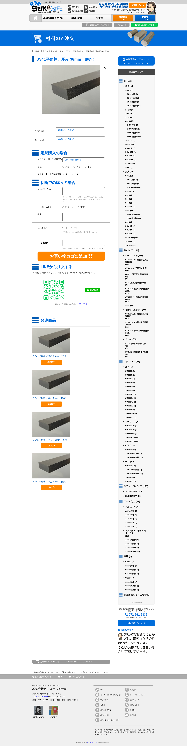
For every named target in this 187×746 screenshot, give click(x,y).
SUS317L (129, 402)
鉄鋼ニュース (134, 700)
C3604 (128, 578)
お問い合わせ (134, 705)
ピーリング (130, 421)
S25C (127, 195)
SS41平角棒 (83, 304)
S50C (127, 211)
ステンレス (129, 361)
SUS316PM (130, 433)
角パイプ (129, 339)
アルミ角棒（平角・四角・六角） (135, 532)
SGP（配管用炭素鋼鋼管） (136, 283)
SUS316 (128, 379)
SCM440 (128, 241)
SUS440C (129, 417)
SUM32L (128, 113)
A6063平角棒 (130, 551)
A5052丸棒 (129, 519)
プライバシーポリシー (137, 695)
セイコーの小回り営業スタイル (111, 695)
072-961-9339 (42, 697)
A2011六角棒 (130, 540)
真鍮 (126, 556)
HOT (127, 461)
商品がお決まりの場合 (135, 594)
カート (63, 677)
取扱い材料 (104, 700)
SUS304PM (130, 430)
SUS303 (128, 371)
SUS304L (129, 394)
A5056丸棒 (129, 523)
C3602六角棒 (130, 570)
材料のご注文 (105, 715)
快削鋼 (128, 110)
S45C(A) (128, 140)
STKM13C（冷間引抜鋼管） (136, 268)
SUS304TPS (131, 491)
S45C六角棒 (132, 129)
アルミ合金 (129, 501)
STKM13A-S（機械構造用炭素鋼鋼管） (136, 261)
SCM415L (129, 152)
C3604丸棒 (129, 582)
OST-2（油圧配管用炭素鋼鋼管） (136, 275)
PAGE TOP (180, 739)
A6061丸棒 (129, 526)
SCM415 (128, 148)
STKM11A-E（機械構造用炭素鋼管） (136, 323)
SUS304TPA (131, 496)
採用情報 (133, 715)
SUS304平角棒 (133, 457)
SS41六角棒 (132, 98)
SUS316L (129, 398)
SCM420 (128, 230)
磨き (127, 86)
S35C (127, 117)
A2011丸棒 (129, 511)
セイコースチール (92, 742)
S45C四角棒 (132, 133)
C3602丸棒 (129, 566)
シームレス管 (131, 255)
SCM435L (129, 160)
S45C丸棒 (131, 125)
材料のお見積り (105, 710)
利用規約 (133, 690)
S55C (127, 222)
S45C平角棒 (132, 137)
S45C (127, 121)
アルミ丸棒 (130, 507)
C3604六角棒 (130, 586)
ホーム (102, 690)
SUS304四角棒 (133, 453)
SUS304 (128, 375)
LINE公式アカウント (80, 677)
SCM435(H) (130, 238)
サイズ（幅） (39, 131)
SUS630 (128, 390)
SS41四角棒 (132, 102)
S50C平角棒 (132, 218)
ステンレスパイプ (133, 486)
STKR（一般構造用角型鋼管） (135, 345)
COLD (128, 445)
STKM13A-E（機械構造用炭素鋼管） (136, 315)
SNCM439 (129, 245)
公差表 (102, 705)
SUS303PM (130, 426)
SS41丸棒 (131, 94)
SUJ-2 (127, 167)
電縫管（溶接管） (133, 310)
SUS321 (128, 410)
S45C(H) (128, 207)
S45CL (128, 144)
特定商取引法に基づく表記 (109, 720)
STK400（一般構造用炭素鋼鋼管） (136, 298)
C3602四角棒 (130, 574)
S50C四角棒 (132, 214)
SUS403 (128, 383)
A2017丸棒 (129, 515)
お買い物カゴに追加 (68, 256)
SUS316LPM (130, 441)
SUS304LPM (130, 437)
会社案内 (133, 710)
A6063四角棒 (130, 548)
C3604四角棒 (130, 590)
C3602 (128, 562)
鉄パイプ (128, 250)
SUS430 (128, 387)
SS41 (127, 90)
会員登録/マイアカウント (45, 677)
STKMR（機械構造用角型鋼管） (136, 353)
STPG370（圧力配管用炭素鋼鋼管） (137, 290)
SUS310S (129, 406)
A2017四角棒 (130, 544)
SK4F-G (128, 164)
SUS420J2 (129, 413)
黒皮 (127, 172)
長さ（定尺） (39, 140)
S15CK (128, 191)
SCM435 (128, 156)
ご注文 (50, 362)
